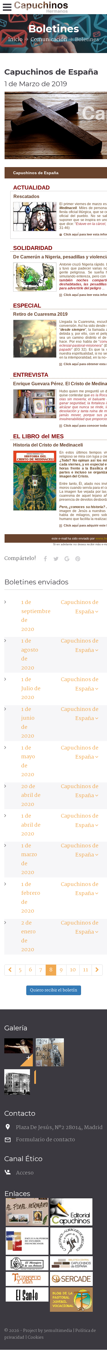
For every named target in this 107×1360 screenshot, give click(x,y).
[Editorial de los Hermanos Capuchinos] (71, 1212)
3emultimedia (58, 1330)
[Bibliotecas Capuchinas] (71, 1264)
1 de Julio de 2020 (31, 688)
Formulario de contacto (45, 1140)
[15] (97, 970)
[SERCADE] (71, 1279)
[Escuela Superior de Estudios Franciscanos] (26, 1241)
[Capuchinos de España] (96, 612)
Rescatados (26, 196)
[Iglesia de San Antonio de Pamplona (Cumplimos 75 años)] (17, 1082)
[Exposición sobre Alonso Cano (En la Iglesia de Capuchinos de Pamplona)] (18, 1045)
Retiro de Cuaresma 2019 (40, 314)
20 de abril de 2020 (31, 795)
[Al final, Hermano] (26, 1212)
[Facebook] (45, 559)
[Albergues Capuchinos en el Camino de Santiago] (71, 1241)
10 (73, 970)
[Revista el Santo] (26, 1295)
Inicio (15, 39)
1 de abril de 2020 (31, 825)
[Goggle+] (67, 559)
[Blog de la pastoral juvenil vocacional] (71, 1300)
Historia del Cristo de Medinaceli (48, 445)
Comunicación (49, 39)
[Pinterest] (77, 559)
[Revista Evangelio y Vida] (26, 1279)
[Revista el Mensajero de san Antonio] (26, 1264)
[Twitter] (56, 559)
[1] (9, 970)
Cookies (36, 1337)
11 (85, 970)
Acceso (25, 1173)
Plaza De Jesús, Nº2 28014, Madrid (59, 1127)
